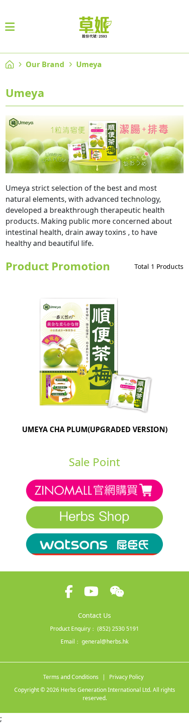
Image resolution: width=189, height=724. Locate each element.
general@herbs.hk (105, 641)
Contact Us (94, 615)
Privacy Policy (126, 677)
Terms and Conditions (71, 677)
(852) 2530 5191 (118, 629)
